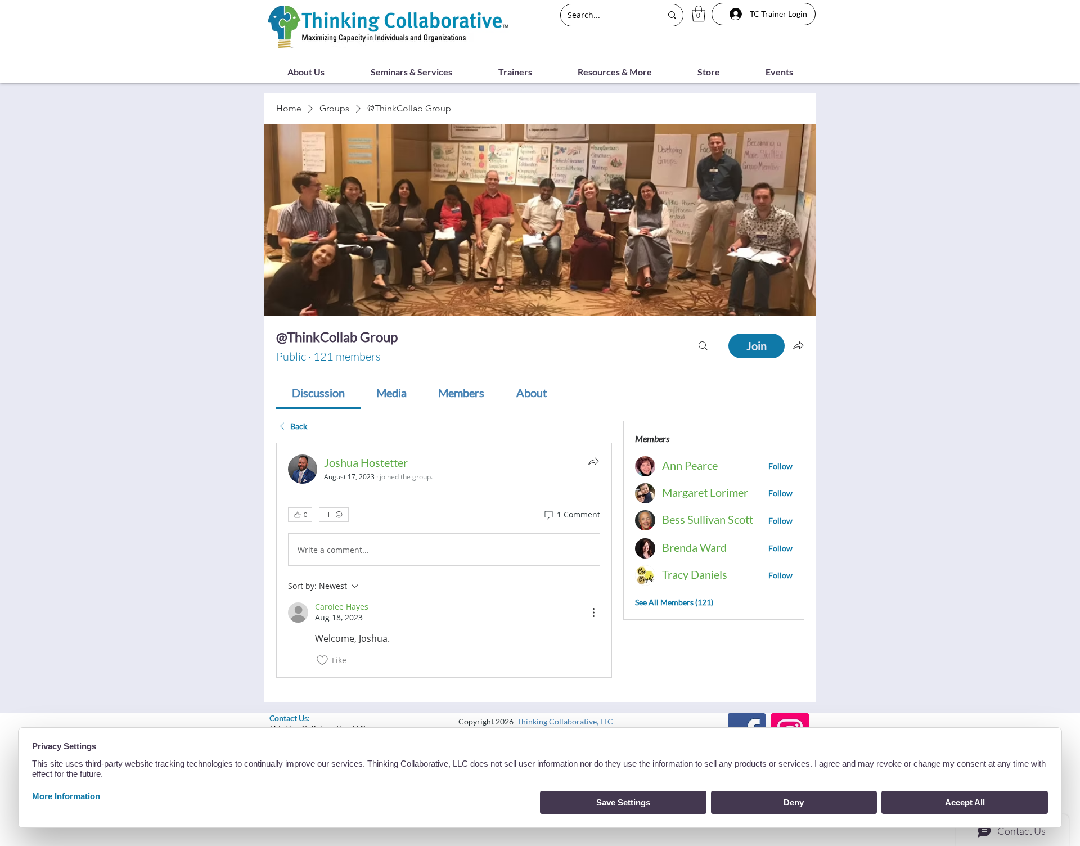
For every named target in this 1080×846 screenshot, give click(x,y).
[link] (318, 392)
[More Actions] (593, 612)
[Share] (593, 461)
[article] (444, 560)
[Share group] (798, 345)
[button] (698, 14)
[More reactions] (334, 514)
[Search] (703, 346)
